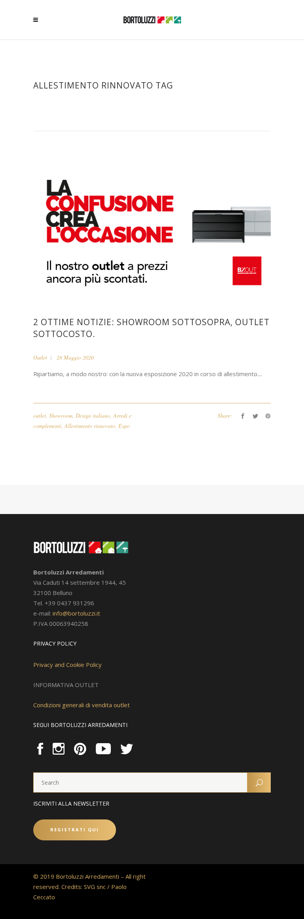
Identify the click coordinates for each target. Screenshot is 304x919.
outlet (39, 415)
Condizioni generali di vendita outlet (81, 705)
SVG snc (95, 887)
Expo (124, 425)
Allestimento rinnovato (90, 425)
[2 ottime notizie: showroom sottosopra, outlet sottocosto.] (152, 231)
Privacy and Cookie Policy (67, 665)
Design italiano (93, 415)
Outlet (40, 357)
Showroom (60, 415)
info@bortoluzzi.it (76, 613)
